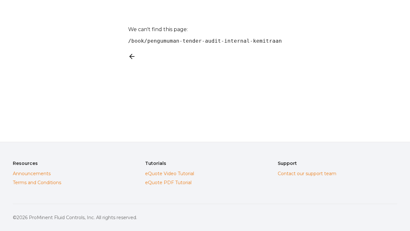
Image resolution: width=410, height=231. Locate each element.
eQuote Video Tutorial (169, 173)
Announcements (32, 173)
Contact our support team (307, 173)
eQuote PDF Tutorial (168, 182)
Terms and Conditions (37, 182)
